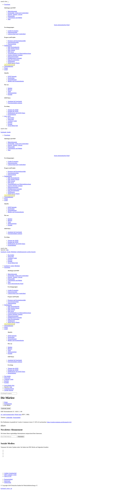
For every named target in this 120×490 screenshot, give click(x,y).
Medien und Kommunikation (16, 81)
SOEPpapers (11, 61)
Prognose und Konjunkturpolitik (17, 41)
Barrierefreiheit (8, 479)
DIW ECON (7, 476)
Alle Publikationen (9, 64)
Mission (10, 89)
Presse (6, 68)
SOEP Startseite (12, 76)
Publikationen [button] (8, 45)
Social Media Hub (13, 125)
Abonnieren (21, 436)
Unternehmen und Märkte (15, 17)
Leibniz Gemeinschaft (10, 473)
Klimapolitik (11, 16)
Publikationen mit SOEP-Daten (16, 113)
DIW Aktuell (11, 50)
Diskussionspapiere (13, 56)
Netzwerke (11, 119)
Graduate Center (12, 121)
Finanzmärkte (16, 417)
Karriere (10, 122)
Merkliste (12, 266)
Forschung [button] (7, 4)
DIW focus (11, 52)
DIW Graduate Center (10, 474)
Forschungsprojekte (13, 42)
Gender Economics (13, 31)
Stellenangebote (12, 93)
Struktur (10, 88)
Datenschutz (7, 482)
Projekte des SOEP (13, 111)
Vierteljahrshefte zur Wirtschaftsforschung (19, 53)
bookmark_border (6, 132)
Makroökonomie (12, 11)
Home (6, 402)
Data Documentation (13, 60)
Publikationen (8, 403)
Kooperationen (12, 114)
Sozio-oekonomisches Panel (62, 25)
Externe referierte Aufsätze (15, 55)
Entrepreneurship (12, 32)
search (2, 1)
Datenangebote (12, 44)
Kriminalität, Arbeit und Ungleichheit (18, 13)
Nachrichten (11, 78)
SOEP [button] (6, 69)
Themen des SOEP (13, 110)
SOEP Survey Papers (14, 63)
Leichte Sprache (8, 390)
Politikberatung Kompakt (15, 58)
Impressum (7, 481)
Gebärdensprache (9, 388)
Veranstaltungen (8, 66)
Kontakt (10, 94)
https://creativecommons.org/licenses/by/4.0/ (59, 422)
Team (9, 91)
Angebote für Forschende (15, 101)
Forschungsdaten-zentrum (15, 103)
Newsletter (4, 439)
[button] (4, 1)
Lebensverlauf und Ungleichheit (17, 34)
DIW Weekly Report (13, 48)
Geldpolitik (9, 417)
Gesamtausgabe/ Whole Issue (11, 414)
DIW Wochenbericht (13, 47)
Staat (9, 19)
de (8, 250)
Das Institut (11, 117)
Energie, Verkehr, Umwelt (15, 14)
